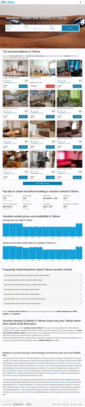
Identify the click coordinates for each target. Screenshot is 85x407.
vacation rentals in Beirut (46, 366)
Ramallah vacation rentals (21, 387)
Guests (51, 26)
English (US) (18, 404)
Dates (26, 26)
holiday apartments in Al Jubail (60, 382)
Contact (80, 404)
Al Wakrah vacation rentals (18, 371)
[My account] (82, 2)
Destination (9, 26)
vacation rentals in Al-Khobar (54, 373)
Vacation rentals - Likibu (8, 2)
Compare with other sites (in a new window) (69, 33)
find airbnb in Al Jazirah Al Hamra (68, 363)
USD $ (28, 404)
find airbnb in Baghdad (48, 390)
